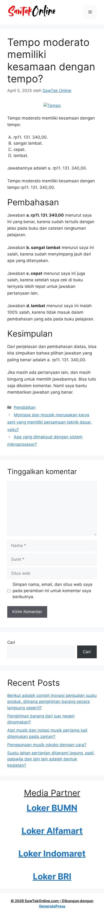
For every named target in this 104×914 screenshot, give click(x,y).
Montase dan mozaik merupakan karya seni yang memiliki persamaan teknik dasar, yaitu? (49, 422)
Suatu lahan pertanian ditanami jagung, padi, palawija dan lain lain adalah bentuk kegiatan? (51, 759)
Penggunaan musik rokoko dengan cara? (46, 744)
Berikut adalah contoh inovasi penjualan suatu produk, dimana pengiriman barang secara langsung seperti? (52, 701)
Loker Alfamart (52, 831)
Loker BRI (52, 876)
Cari (11, 642)
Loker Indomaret (52, 853)
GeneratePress (52, 906)
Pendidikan (25, 407)
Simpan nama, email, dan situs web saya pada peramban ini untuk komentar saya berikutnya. (52, 590)
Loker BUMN (52, 808)
